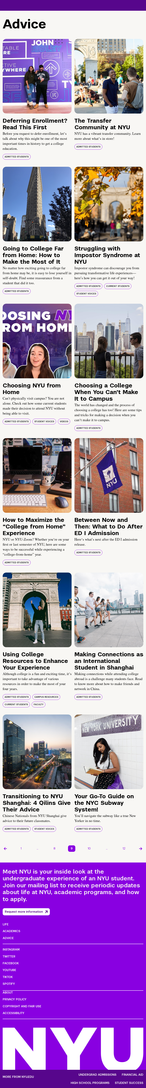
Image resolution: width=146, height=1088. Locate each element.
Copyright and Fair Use (22, 1006)
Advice (8, 938)
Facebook (11, 963)
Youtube (9, 970)
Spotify (9, 984)
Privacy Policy (15, 999)
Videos (64, 421)
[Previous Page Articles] (5, 848)
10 (89, 848)
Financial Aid (132, 1074)
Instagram (11, 949)
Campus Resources (46, 697)
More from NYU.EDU (18, 1077)
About (8, 992)
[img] (37, 76)
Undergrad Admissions (97, 1074)
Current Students (117, 286)
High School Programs (90, 1083)
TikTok (8, 977)
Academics (11, 931)
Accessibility (13, 1013)
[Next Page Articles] (140, 848)
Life (6, 924)
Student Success (129, 1083)
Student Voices (86, 293)
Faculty (38, 704)
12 (124, 848)
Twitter (9, 956)
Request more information (24, 912)
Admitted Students (17, 156)
